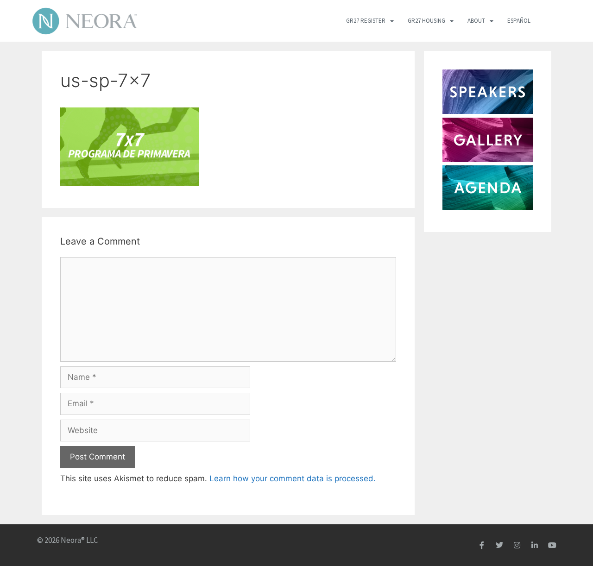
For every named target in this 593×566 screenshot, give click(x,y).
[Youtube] (552, 545)
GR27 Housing (426, 21)
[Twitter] (499, 545)
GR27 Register (365, 21)
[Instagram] (517, 545)
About (476, 21)
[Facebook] (482, 545)
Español (518, 21)
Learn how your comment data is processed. (292, 478)
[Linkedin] (534, 545)
